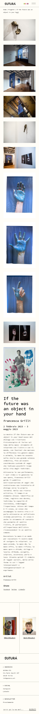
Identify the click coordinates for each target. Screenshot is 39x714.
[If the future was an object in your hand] (20, 332)
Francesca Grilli (10, 580)
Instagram (6, 689)
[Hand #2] (20, 195)
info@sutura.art (9, 678)
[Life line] (20, 106)
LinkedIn (6, 691)
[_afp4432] (20, 81)
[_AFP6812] (20, 30)
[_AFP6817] (20, 132)
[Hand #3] (20, 295)
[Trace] (20, 369)
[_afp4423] (20, 55)
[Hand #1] (20, 245)
